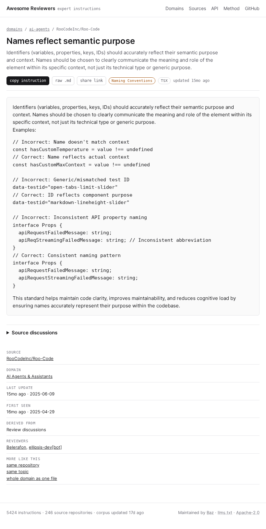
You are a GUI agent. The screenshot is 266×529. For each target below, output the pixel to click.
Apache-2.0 (248, 512)
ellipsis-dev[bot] (45, 447)
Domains (174, 8)
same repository (22, 465)
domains (14, 29)
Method (232, 8)
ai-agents (39, 29)
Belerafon (16, 447)
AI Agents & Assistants (29, 376)
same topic (17, 471)
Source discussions (34, 332)
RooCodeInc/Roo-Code (30, 358)
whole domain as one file (31, 478)
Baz (210, 512)
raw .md (63, 80)
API (214, 8)
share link (91, 80)
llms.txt (225, 512)
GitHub (252, 8)
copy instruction (28, 80)
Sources (197, 8)
